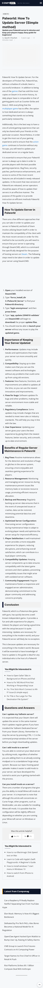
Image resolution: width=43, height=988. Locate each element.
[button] (39, 984)
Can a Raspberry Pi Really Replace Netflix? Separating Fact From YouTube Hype (20, 904)
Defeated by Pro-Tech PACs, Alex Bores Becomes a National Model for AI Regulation (20, 926)
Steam (24, 254)
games (15, 91)
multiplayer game (10, 108)
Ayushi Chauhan (11, 38)
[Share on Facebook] (20, 73)
